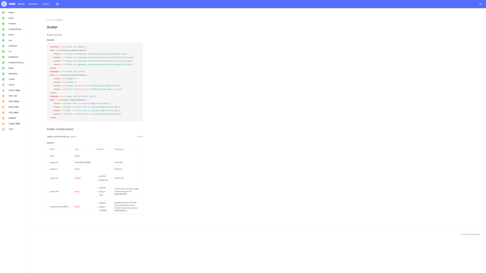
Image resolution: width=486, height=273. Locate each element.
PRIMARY (12, 118)
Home (8, 4)
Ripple (11, 68)
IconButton (13, 46)
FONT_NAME (14, 101)
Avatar (11, 13)
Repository (57, 4)
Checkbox (12, 24)
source (60, 20)
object (73, 136)
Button (11, 18)
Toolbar (12, 79)
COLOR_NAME (14, 90)
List (10, 51)
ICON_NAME (13, 113)
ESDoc (475, 234)
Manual (21, 4)
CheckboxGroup (15, 29)
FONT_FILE (13, 96)
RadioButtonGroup (16, 63)
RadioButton (14, 57)
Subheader (13, 74)
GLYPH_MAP (14, 107)
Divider (11, 35)
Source (46, 4)
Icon (10, 40)
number (78, 178)
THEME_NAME (14, 124)
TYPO (11, 129)
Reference (33, 4)
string (77, 169)
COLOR (11, 85)
